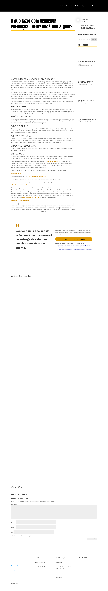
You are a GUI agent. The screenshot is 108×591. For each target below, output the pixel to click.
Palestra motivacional (40, 208)
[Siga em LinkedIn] (80, 566)
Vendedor (43, 211)
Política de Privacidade (17, 566)
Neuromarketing (40, 206)
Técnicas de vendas (26, 209)
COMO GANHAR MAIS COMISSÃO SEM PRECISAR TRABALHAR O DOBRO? (86, 63)
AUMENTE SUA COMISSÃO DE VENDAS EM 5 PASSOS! (85, 82)
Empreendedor (58, 204)
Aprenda (73, 6)
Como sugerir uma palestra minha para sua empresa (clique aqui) (74, 249)
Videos (88, 28)
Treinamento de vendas (64, 209)
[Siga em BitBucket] (92, 563)
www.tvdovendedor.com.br (30, 197)
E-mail (13, 527)
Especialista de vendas (17, 206)
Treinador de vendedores (50, 209)
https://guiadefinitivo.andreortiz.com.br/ (23, 185)
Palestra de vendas (28, 208)
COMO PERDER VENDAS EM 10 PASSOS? (86, 101)
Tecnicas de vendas (15, 209)
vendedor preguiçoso (53, 161)
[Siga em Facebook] (83, 563)
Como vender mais (38, 204)
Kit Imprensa (14, 570)
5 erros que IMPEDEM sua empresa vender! (87, 119)
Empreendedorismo (68, 204)
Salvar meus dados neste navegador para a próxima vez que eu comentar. (32, 536)
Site (12, 532)
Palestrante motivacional (66, 208)
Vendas (73, 209)
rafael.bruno (85, 22)
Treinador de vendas (38, 209)
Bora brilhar (29, 204)
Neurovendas (49, 206)
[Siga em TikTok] (86, 563)
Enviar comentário (91, 539)
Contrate (62, 6)
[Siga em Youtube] (89, 563)
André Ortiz (15, 204)
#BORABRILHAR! (16, 173)
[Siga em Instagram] (80, 563)
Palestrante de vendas (53, 208)
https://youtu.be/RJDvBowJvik (37, 176)
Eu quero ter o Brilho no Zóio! (74, 239)
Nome (13, 522)
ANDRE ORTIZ (22, 204)
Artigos (83, 27)
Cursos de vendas (49, 204)
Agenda (84, 6)
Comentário (14, 504)
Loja (93, 6)
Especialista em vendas (29, 206)
